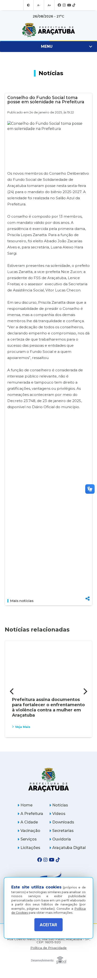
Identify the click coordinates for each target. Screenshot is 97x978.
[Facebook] (59, 5)
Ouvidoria (61, 839)
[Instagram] (64, 5)
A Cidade (29, 822)
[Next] (85, 691)
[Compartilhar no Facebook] (87, 574)
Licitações (30, 847)
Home (26, 805)
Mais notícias (21, 601)
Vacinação (30, 830)
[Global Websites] (48, 959)
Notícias (60, 805)
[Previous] (12, 691)
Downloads (63, 822)
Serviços (28, 839)
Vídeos (58, 813)
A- (38, 5)
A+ (49, 5)
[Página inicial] (48, 780)
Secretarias (63, 830)
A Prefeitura (31, 813)
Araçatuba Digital (69, 847)
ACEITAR (48, 924)
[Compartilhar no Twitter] (87, 582)
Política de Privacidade (48, 947)
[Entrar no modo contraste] (28, 5)
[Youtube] (69, 5)
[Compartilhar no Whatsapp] (87, 590)
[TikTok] (74, 5)
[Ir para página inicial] (48, 30)
